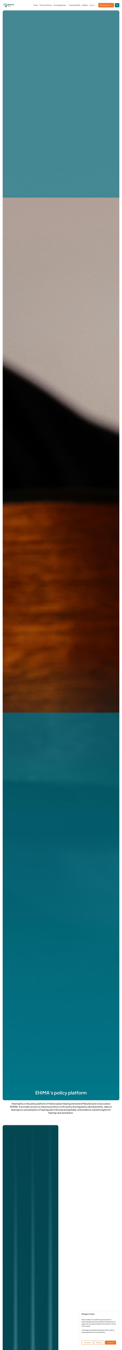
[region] (98, 1328)
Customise (87, 1342)
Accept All (110, 1342)
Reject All (99, 1342)
